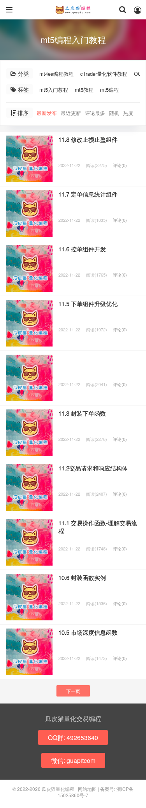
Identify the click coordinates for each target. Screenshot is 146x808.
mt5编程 (109, 89)
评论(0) (120, 165)
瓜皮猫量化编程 (73, 9)
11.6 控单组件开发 (82, 249)
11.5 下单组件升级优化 (88, 304)
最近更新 (71, 113)
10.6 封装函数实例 (82, 577)
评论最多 (95, 113)
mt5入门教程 (53, 89)
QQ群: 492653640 (73, 737)
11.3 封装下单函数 (82, 413)
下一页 (73, 691)
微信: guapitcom (73, 760)
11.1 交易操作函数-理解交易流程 (97, 527)
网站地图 (87, 788)
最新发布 (47, 113)
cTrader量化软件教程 (103, 73)
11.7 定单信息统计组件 (88, 194)
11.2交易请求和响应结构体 (93, 468)
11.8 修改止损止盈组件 (88, 139)
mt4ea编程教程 (56, 73)
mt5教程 (84, 89)
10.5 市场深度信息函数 (88, 632)
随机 (114, 113)
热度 (128, 113)
